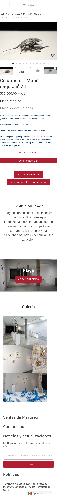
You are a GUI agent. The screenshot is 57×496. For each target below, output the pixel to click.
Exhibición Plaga (31, 14)
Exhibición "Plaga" (42, 137)
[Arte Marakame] (28, 5)
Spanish (37, 493)
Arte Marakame (17, 484)
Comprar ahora (28, 160)
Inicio (2, 14)
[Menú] (4, 5)
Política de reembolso (28, 174)
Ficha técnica (10, 101)
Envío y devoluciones (16, 108)
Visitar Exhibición (28, 279)
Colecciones (14, 14)
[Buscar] (10, 5)
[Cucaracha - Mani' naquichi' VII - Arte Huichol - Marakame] (28, 41)
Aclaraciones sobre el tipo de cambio (28, 182)
